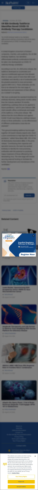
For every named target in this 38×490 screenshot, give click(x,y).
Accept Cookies (21, 486)
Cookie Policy (15, 473)
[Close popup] (33, 235)
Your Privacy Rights (21, 476)
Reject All (21, 481)
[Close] (35, 456)
